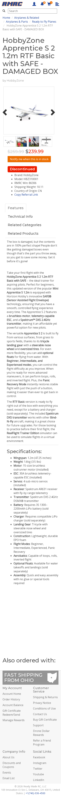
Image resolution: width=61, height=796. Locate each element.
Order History (11, 699)
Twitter (37, 768)
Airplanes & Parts (17, 21)
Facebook (39, 757)
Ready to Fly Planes (44, 21)
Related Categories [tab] (24, 225)
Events (7, 772)
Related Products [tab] (23, 233)
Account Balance (13, 705)
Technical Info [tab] (20, 216)
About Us (8, 757)
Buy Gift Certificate (45, 719)
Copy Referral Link (26, 194)
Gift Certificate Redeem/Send (12, 713)
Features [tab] (16, 208)
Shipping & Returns (45, 697)
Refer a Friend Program (42, 742)
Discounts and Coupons (12, 765)
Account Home (12, 694)
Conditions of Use (44, 708)
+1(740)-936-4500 (35, 793)
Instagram (39, 763)
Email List (9, 778)
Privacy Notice (42, 703)
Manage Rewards (14, 720)
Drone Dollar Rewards (41, 733)
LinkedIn (38, 780)
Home (6, 18)
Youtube (38, 774)
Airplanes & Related (26, 18)
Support (38, 725)
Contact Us (40, 714)
